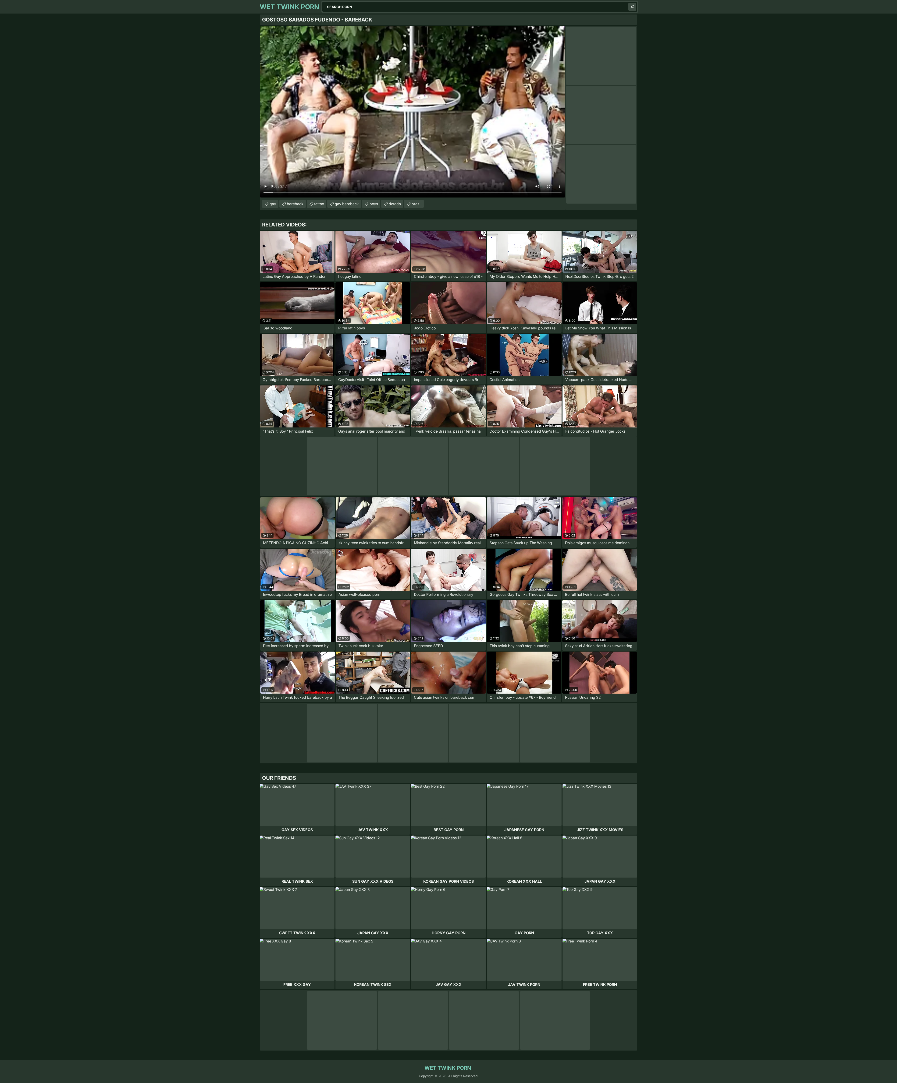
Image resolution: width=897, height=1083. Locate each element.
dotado (395, 203)
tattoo (319, 203)
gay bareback (347, 203)
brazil (416, 203)
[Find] (632, 7)
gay (273, 203)
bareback (295, 203)
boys (374, 203)
